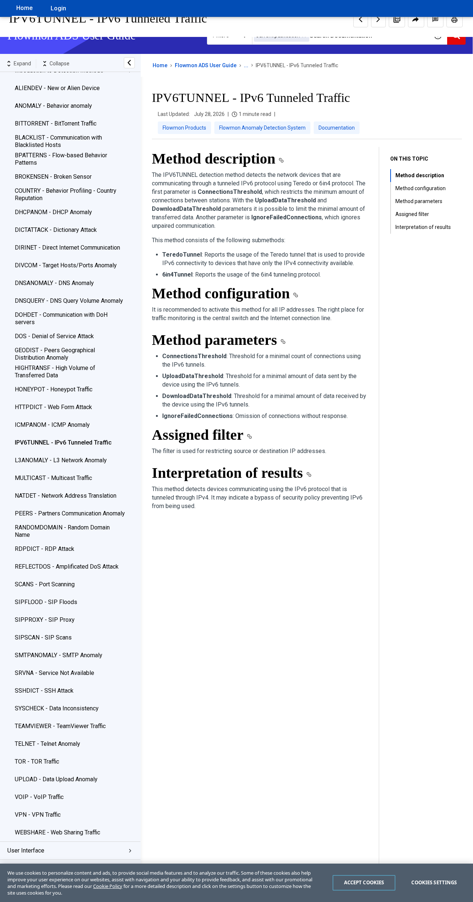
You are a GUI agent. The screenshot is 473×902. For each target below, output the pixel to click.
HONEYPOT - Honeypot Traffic (53, 389)
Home (24, 7)
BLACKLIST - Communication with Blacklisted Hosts (58, 141)
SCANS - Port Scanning (45, 584)
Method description (419, 175)
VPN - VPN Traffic (38, 814)
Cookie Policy (107, 886)
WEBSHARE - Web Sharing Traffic (57, 832)
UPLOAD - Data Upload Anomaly (56, 779)
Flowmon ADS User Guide (205, 65)
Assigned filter (412, 214)
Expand (22, 63)
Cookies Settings (434, 882)
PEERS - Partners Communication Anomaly (70, 513)
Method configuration (420, 188)
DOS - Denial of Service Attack (54, 336)
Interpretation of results (423, 227)
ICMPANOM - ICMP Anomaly (52, 424)
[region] (236, 883)
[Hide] (129, 62)
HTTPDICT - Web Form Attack (53, 407)
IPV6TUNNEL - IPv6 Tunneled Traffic (63, 442)
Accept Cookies (364, 882)
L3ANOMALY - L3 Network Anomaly (61, 460)
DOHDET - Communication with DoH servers (61, 318)
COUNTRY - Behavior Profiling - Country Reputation (65, 194)
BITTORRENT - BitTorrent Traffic (55, 123)
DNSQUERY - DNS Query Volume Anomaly (69, 300)
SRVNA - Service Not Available (54, 672)
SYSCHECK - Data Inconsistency (57, 708)
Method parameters (418, 201)
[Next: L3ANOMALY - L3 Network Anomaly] (378, 19)
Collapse (59, 63)
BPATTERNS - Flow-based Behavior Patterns (61, 159)
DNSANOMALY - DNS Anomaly (54, 283)
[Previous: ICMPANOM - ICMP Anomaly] (360, 19)
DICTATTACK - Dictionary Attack (56, 229)
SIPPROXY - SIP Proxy (45, 619)
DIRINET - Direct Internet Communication (67, 247)
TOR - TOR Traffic (37, 761)
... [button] (246, 65)
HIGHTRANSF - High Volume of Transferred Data (55, 371)
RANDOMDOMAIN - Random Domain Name (62, 531)
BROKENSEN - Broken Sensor (53, 176)
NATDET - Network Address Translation (65, 495)
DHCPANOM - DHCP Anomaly (53, 212)
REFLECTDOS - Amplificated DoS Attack (67, 566)
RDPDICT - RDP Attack (44, 548)
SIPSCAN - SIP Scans (43, 637)
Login (58, 8)
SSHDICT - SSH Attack (44, 690)
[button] (397, 19)
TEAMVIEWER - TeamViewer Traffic (60, 726)
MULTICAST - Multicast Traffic (53, 477)
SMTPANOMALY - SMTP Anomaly (58, 655)
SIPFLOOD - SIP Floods (46, 602)
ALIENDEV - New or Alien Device (57, 88)
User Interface (25, 850)
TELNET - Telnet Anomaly (47, 743)
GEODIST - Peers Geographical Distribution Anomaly (55, 354)
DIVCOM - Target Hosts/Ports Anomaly (66, 265)
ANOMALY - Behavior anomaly (53, 105)
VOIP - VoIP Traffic (39, 796)
